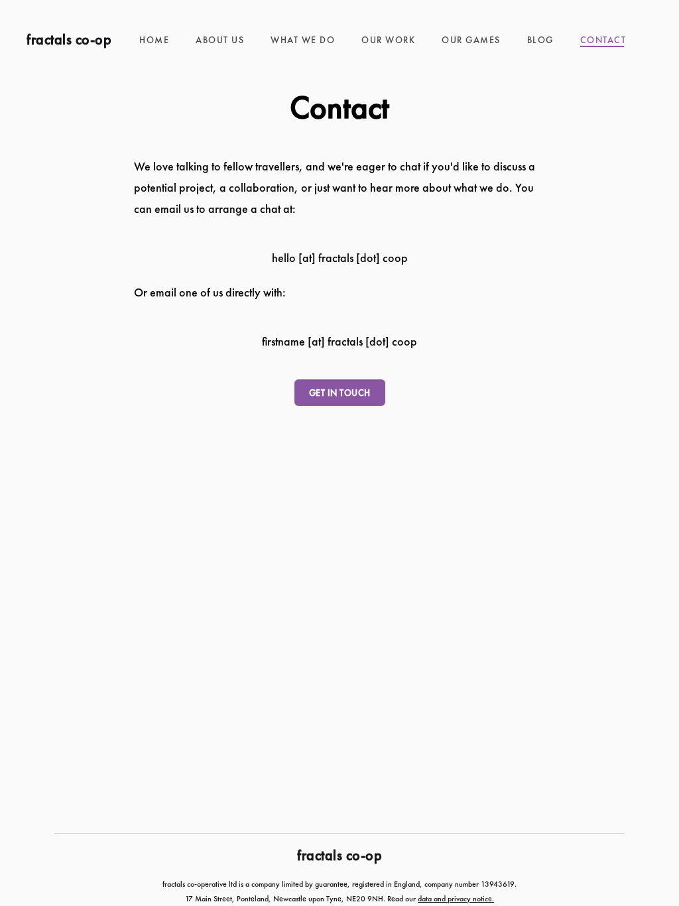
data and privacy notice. (456, 898)
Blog (540, 40)
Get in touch (340, 393)
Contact (603, 40)
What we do (303, 40)
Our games (471, 40)
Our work (388, 40)
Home (154, 40)
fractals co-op (69, 39)
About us (220, 40)
